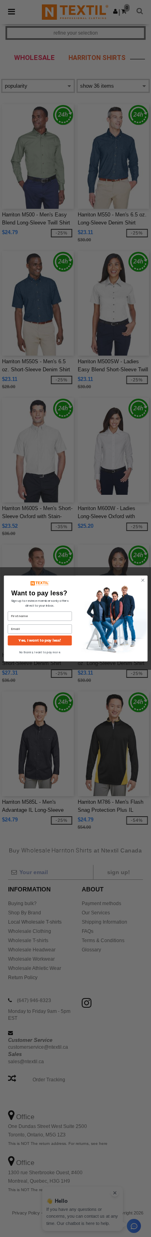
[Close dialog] (142, 580)
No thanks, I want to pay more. (39, 652)
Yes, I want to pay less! (40, 640)
